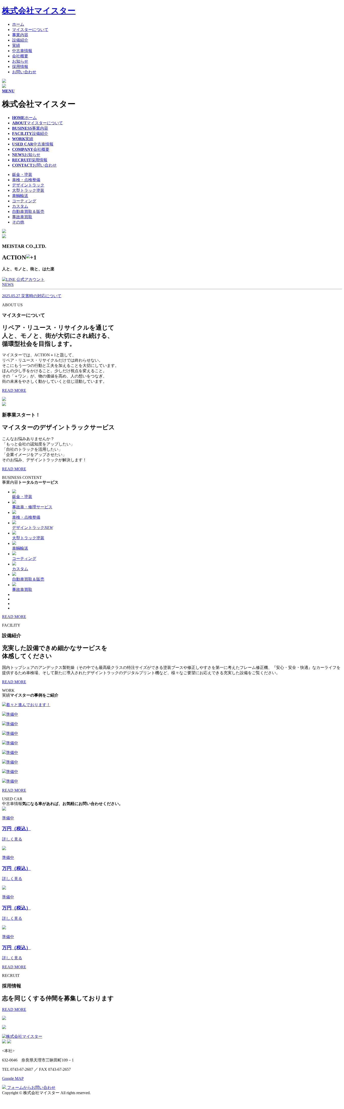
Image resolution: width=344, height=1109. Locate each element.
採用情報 (20, 66)
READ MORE (14, 390)
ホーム (18, 24)
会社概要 (20, 56)
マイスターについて (30, 29)
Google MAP (13, 1078)
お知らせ (20, 61)
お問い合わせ (24, 72)
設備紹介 (20, 40)
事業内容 (20, 35)
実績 (16, 45)
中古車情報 (22, 51)
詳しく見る (12, 839)
